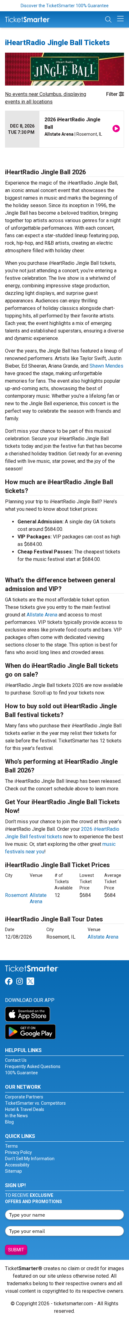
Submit (16, 1249)
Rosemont (16, 895)
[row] (64, 129)
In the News (16, 1115)
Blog (9, 1121)
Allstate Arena (42, 615)
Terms (11, 1146)
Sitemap (13, 1171)
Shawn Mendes (106, 366)
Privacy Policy (18, 1152)
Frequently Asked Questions (32, 1066)
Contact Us (16, 1060)
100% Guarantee (21, 1072)
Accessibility (17, 1164)
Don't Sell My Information (29, 1158)
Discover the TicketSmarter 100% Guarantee (65, 5)
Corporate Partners (24, 1096)
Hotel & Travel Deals (24, 1109)
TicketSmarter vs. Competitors (35, 1103)
